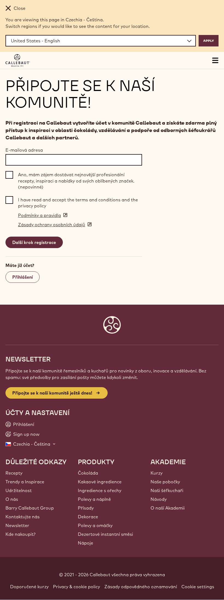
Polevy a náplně (94, 499)
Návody (159, 499)
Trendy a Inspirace (24, 481)
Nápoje (85, 543)
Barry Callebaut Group (29, 508)
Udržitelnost (18, 490)
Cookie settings (197, 586)
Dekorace (88, 516)
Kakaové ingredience (100, 481)
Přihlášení (22, 277)
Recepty (13, 473)
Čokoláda (88, 473)
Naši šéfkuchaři (167, 490)
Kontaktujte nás (22, 516)
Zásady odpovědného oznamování (140, 586)
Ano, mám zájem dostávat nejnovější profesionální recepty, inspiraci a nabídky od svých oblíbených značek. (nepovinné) (76, 181)
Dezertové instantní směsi (105, 534)
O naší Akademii (168, 508)
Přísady (86, 508)
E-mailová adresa (24, 150)
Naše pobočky (165, 481)
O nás (11, 499)
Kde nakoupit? (20, 534)
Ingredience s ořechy (99, 490)
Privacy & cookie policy (76, 586)
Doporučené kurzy (29, 586)
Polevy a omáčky (95, 525)
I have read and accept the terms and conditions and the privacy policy (78, 202)
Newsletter (17, 525)
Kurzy (157, 473)
